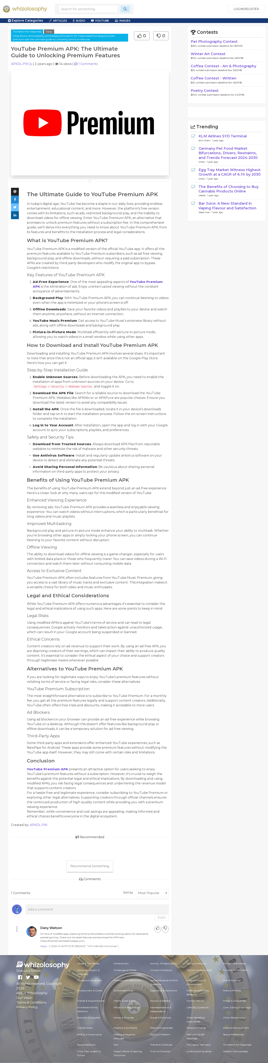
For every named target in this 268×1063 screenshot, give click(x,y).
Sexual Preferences (233, 1034)
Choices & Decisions (161, 970)
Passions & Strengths (125, 1027)
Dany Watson (51, 928)
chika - (203, 161)
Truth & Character (160, 1051)
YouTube (102, 20)
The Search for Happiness (27, 31)
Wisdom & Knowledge (235, 1051)
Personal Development (236, 1027)
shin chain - (205, 140)
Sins (116, 1044)
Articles (60, 20)
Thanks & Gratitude (161, 1044)
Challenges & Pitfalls (125, 970)
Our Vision (24, 998)
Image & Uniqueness (234, 1000)
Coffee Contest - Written (213, 78)
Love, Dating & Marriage (237, 1007)
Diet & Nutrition (232, 980)
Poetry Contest (205, 90)
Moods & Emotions (160, 1017)
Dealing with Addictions (127, 980)
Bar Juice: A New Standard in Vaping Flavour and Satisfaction (227, 205)
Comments (88, 64)
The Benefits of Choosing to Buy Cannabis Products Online (229, 189)
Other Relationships (234, 1017)
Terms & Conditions (31, 1002)
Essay (49, 31)
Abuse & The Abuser (88, 963)
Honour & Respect (160, 1000)
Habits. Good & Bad (124, 1000)
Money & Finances (124, 1017)
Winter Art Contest (208, 54)
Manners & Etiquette (88, 1017)
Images (124, 20)
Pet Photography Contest (214, 41)
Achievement (121, 963)
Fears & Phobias (232, 990)
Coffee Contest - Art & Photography (223, 66)
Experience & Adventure (163, 990)
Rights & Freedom (160, 1034)
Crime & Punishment (235, 970)
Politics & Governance (89, 1034)
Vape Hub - (205, 212)
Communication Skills (199, 970)
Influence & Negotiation (127, 1007)
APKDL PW (20, 64)
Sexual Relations (86, 1044)
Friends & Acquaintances (91, 1000)
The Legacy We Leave (199, 1044)
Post (162, 918)
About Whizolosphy (31, 993)
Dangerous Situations (89, 980)
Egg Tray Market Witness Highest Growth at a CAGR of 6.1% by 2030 (230, 172)
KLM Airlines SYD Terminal (223, 136)
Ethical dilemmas (123, 990)
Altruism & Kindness (234, 963)
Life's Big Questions (198, 1007)
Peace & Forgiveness (161, 1027)
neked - (203, 195)
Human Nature (195, 1000)
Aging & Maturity (196, 963)
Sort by (128, 892)
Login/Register (246, 9)
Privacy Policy (27, 1007)
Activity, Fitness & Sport (163, 963)
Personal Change (196, 1027)
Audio (80, 20)
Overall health (85, 1027)
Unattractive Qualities (199, 1051)
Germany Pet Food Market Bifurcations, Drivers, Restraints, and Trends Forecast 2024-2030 (228, 153)
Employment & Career (90, 990)
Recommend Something (89, 866)
